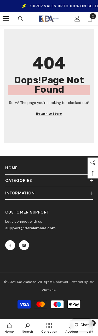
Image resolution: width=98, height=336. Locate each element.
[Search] (21, 19)
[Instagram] (24, 245)
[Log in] (77, 18)
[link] (27, 327)
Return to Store (49, 113)
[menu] (6, 18)
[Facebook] (10, 245)
